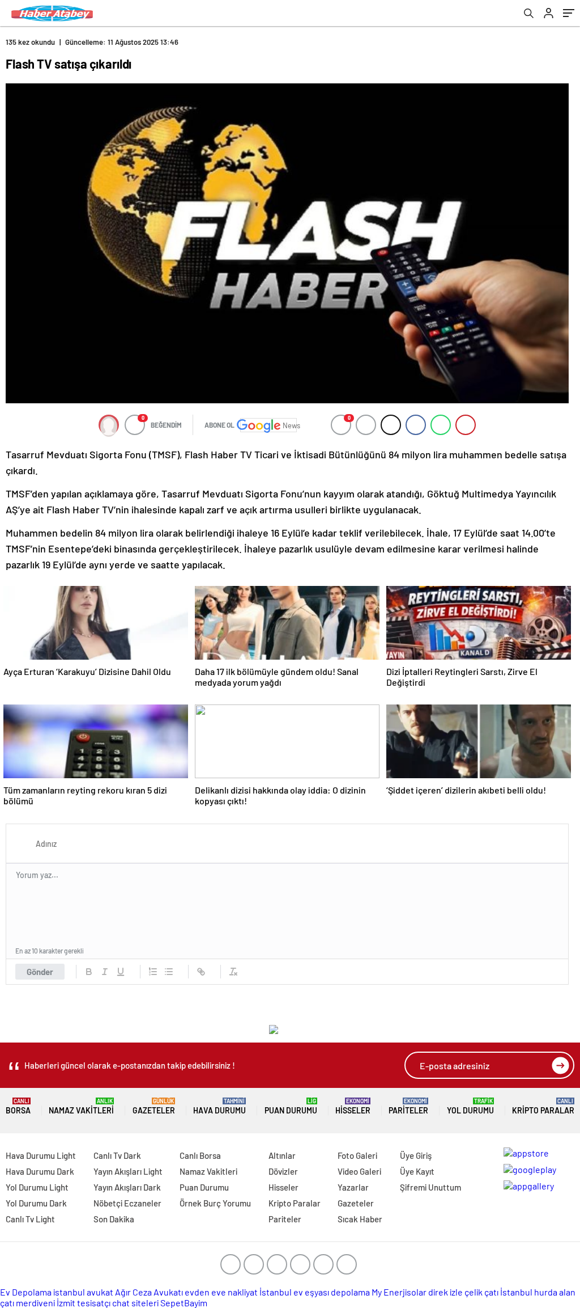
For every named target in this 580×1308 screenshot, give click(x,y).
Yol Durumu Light (37, 1187)
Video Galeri (359, 1171)
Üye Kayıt (417, 1171)
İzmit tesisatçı (83, 1302)
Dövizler (283, 1171)
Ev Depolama (26, 1291)
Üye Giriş (416, 1155)
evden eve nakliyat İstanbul (238, 1291)
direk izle (445, 1291)
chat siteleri (135, 1302)
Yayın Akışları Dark (127, 1187)
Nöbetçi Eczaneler (127, 1203)
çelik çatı (481, 1291)
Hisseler (352, 1106)
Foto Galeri (357, 1155)
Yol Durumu (470, 1106)
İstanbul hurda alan (537, 1291)
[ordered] (153, 971)
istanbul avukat (83, 1291)
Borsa (18, 1106)
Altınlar (282, 1155)
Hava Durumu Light (41, 1155)
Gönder (40, 972)
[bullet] (169, 971)
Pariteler (408, 1106)
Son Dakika (113, 1219)
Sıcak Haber (360, 1219)
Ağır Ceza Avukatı (149, 1291)
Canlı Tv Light (30, 1219)
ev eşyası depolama (331, 1291)
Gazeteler (154, 1106)
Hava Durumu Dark (40, 1171)
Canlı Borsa (200, 1155)
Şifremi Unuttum (430, 1187)
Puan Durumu (291, 1106)
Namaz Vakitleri (81, 1106)
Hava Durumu (219, 1106)
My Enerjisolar (399, 1291)
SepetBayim (183, 1302)
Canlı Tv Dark (117, 1155)
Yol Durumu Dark (36, 1203)
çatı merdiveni (27, 1302)
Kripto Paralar (543, 1106)
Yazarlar (353, 1187)
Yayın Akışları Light (128, 1171)
